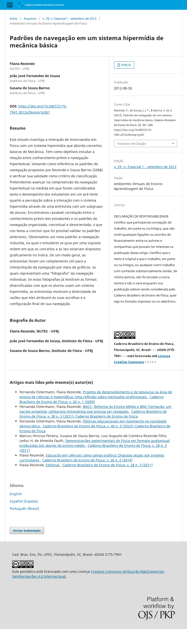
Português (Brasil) (24, 508)
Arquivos (30, 18)
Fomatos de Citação (131, 143)
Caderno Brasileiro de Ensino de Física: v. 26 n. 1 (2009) (91, 399)
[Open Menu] (10, 5)
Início (14, 18)
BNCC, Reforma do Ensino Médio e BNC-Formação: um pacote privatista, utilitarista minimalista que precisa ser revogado (95, 409)
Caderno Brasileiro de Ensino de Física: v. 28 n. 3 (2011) (107, 465)
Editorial (53, 465)
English (16, 494)
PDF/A (126, 65)
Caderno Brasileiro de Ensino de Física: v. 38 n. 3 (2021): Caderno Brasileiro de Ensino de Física (93, 414)
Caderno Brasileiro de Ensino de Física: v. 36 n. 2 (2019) (87, 460)
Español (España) (24, 501)
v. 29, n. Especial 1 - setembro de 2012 (69, 18)
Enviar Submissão (27, 530)
